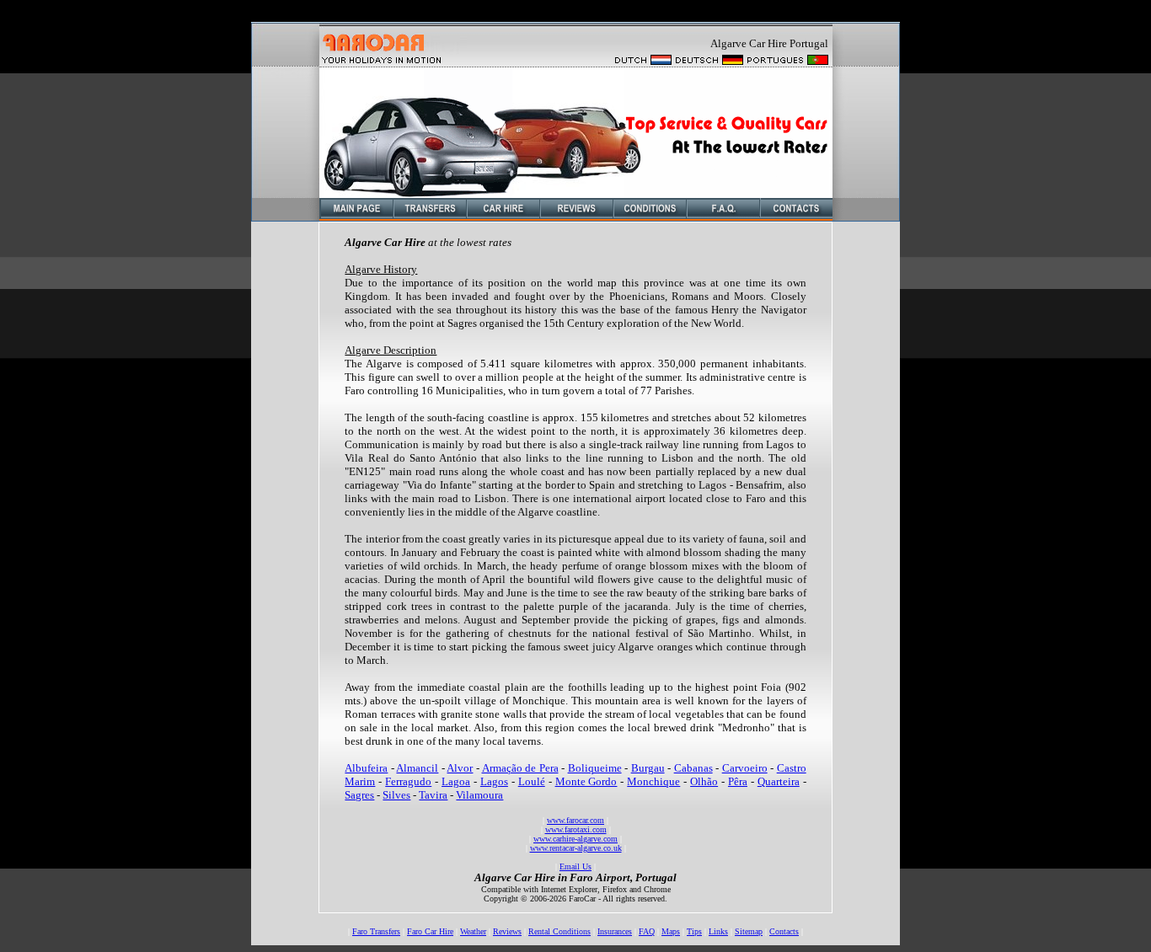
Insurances (614, 931)
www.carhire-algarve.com (575, 838)
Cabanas (693, 768)
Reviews (507, 931)
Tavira (433, 795)
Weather (473, 931)
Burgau (648, 768)
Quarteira (779, 781)
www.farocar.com (575, 820)
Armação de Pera (520, 768)
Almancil (417, 768)
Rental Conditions (559, 931)
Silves (396, 795)
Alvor (460, 768)
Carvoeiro (745, 768)
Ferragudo (408, 781)
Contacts (784, 931)
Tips (694, 931)
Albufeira (366, 768)
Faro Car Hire (430, 931)
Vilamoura (479, 795)
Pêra (737, 781)
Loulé (531, 781)
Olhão (704, 781)
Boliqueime (595, 768)
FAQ (647, 931)
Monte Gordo (586, 781)
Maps (670, 931)
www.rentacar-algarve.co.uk (576, 848)
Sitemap (749, 931)
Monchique (653, 781)
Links (718, 931)
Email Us (575, 866)
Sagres (359, 795)
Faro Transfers (376, 931)
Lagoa (456, 781)
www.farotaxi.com (576, 829)
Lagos (494, 781)
